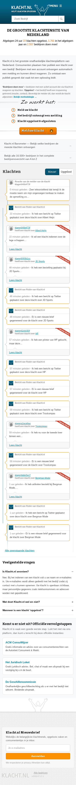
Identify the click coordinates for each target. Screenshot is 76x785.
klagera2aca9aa (23, 423)
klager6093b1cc (22, 258)
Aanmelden (38, 756)
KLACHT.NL (15, 775)
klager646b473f (22, 227)
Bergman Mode (42, 478)
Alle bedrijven (41, 773)
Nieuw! (52, 171)
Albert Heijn (40, 230)
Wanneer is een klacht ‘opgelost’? (22, 610)
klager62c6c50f (22, 331)
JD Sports (40, 261)
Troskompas (41, 426)
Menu (56, 6)
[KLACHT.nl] (30, 9)
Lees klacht (15, 249)
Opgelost (66, 171)
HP (36, 333)
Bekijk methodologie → (25, 97)
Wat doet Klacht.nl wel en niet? (21, 601)
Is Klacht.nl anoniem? (15, 571)
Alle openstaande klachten (19, 550)
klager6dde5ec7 (23, 475)
